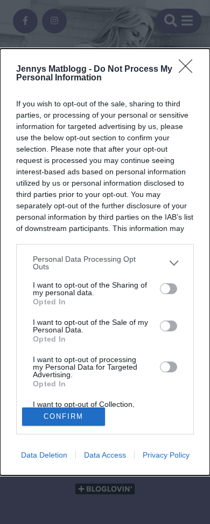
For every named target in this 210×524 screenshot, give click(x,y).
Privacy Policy (166, 455)
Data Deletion (44, 455)
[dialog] (105, 262)
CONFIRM (63, 416)
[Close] (189, 69)
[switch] (168, 288)
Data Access (105, 455)
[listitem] (105, 262)
